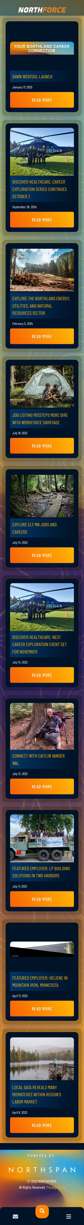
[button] (42, 100)
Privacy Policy (55, 1187)
